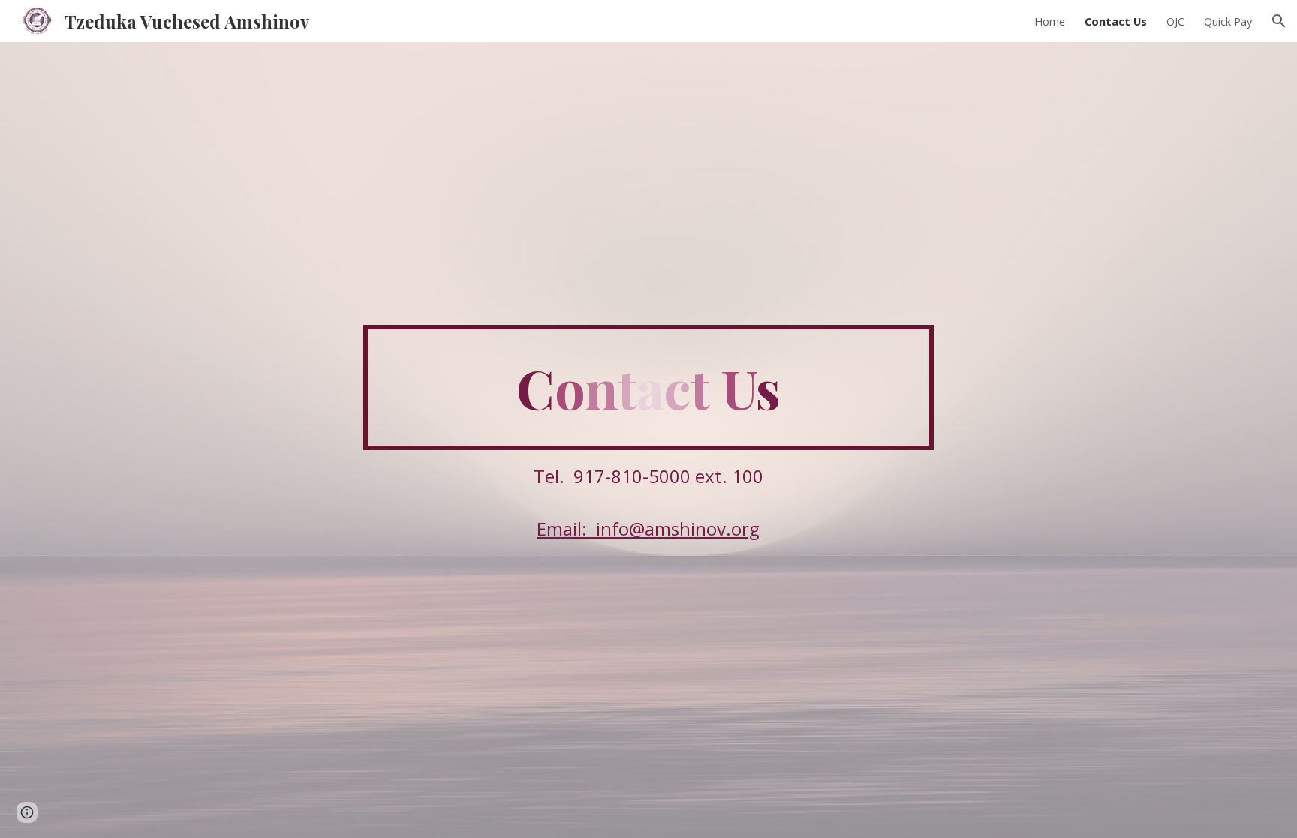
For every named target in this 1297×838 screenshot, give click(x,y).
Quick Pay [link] (1228, 21)
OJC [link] (1175, 21)
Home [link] (1049, 21)
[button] (1279, 21)
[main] (648, 388)
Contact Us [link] (1116, 21)
